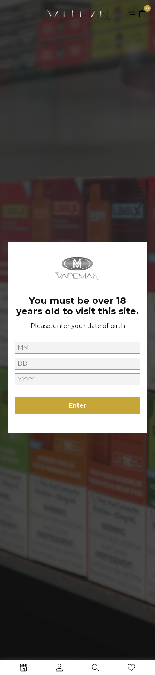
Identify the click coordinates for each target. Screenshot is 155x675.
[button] (142, 13)
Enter (77, 405)
